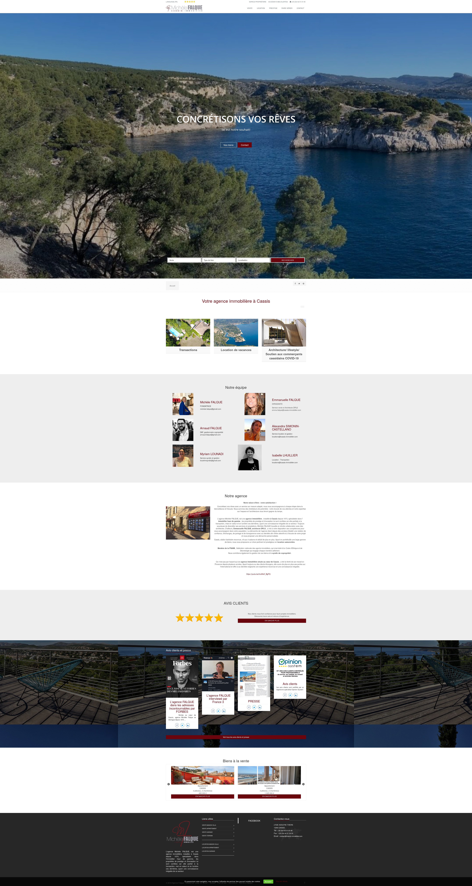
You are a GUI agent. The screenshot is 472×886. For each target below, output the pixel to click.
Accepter (268, 881)
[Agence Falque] (183, 8)
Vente (249, 8)
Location (261, 8)
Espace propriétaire (257, 2)
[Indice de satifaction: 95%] (189, 1)
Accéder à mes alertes (278, 2)
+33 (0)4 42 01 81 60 (298, 2)
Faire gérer (286, 8)
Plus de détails (282, 881)
